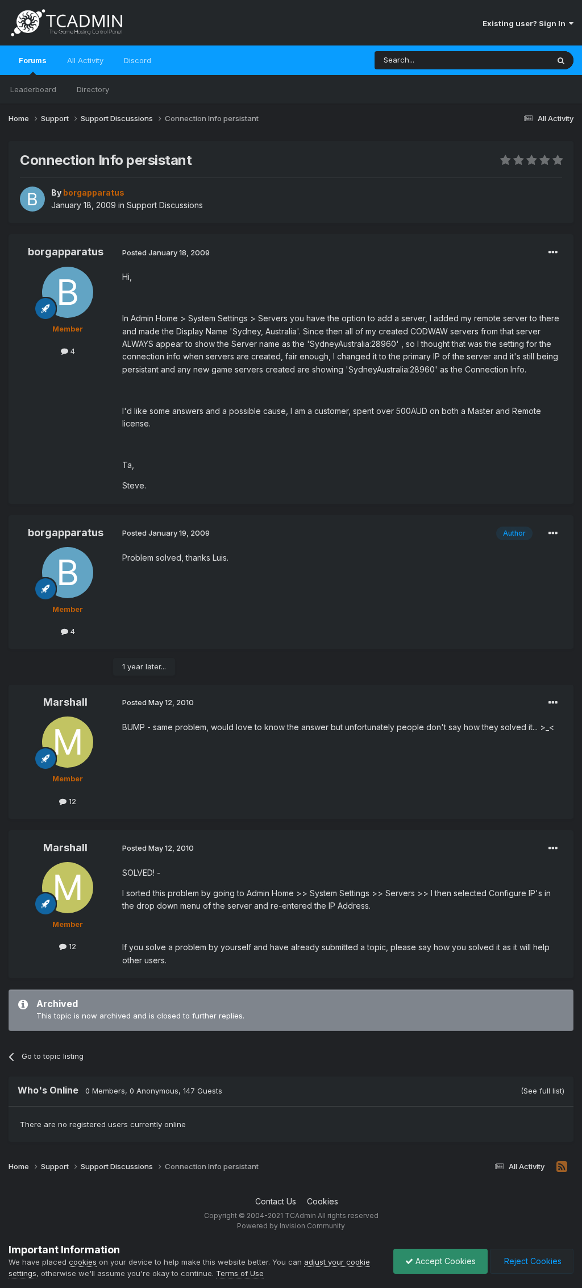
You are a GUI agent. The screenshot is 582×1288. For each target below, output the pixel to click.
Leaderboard (33, 89)
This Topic (515, 60)
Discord (137, 60)
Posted (166, 252)
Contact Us (275, 1201)
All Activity (85, 60)
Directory (93, 89)
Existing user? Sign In (526, 23)
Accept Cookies (444, 1261)
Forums (33, 60)
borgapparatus (65, 252)
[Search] (560, 60)
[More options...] (553, 252)
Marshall (65, 702)
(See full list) (542, 1090)
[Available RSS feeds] (561, 1167)
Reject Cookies (532, 1261)
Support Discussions (165, 205)
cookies (83, 1261)
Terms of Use (240, 1273)
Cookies (322, 1201)
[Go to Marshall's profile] (67, 742)
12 (71, 801)
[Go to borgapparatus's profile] (32, 199)
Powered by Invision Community (291, 1225)
